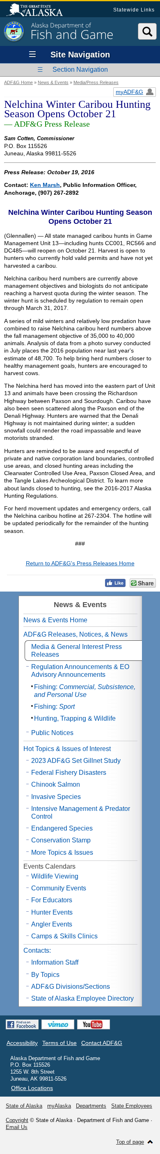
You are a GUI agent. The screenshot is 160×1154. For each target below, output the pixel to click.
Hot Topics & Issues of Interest (67, 748)
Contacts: (37, 950)
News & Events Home (55, 620)
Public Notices (52, 732)
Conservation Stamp (61, 840)
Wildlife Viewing (54, 876)
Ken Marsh (45, 185)
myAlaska (59, 1106)
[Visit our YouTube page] (93, 1024)
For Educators (51, 900)
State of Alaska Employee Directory (82, 998)
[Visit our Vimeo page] (57, 1024)
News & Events (53, 82)
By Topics (45, 974)
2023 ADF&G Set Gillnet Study (76, 760)
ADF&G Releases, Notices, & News (75, 634)
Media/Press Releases (96, 82)
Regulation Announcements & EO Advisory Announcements (80, 670)
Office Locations (32, 1088)
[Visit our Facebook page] (22, 1024)
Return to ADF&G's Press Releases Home (80, 563)
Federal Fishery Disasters (68, 772)
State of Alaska (38, 10)
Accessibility (22, 1043)
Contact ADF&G (101, 1043)
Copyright (17, 1120)
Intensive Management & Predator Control (80, 812)
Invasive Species (56, 796)
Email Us (16, 1127)
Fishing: (84, 690)
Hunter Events (52, 912)
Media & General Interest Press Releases (76, 650)
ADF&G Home (18, 82)
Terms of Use (59, 1043)
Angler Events (51, 924)
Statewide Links (134, 10)
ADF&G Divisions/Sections (70, 986)
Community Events (58, 888)
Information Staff (54, 962)
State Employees (131, 1106)
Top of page (130, 1142)
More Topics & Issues (62, 852)
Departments (91, 1106)
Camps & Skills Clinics (64, 936)
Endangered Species (62, 828)
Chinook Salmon (55, 784)
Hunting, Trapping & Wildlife (75, 718)
